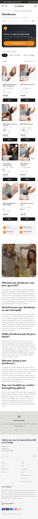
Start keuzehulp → (17, 43)
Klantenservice (5, 469)
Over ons (4, 472)
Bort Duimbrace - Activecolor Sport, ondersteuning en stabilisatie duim (7, 164)
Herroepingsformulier (26, 481)
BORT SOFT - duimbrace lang (27, 204)
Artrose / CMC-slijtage (28, 55)
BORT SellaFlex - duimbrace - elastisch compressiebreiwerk (10, 124)
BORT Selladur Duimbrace (27, 84)
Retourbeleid (24, 469)
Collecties (9, 11)
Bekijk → (10, 100)
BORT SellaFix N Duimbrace (25, 164)
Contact (23, 472)
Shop (3, 466)
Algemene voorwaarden (27, 475)
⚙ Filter (5, 61)
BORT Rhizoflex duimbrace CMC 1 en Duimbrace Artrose (10, 85)
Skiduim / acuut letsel (15, 55)
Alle (4, 55)
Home (3, 11)
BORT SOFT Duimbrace (27, 124)
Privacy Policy (24, 478)
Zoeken (23, 463)
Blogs (22, 466)
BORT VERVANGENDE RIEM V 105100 (9, 204)
